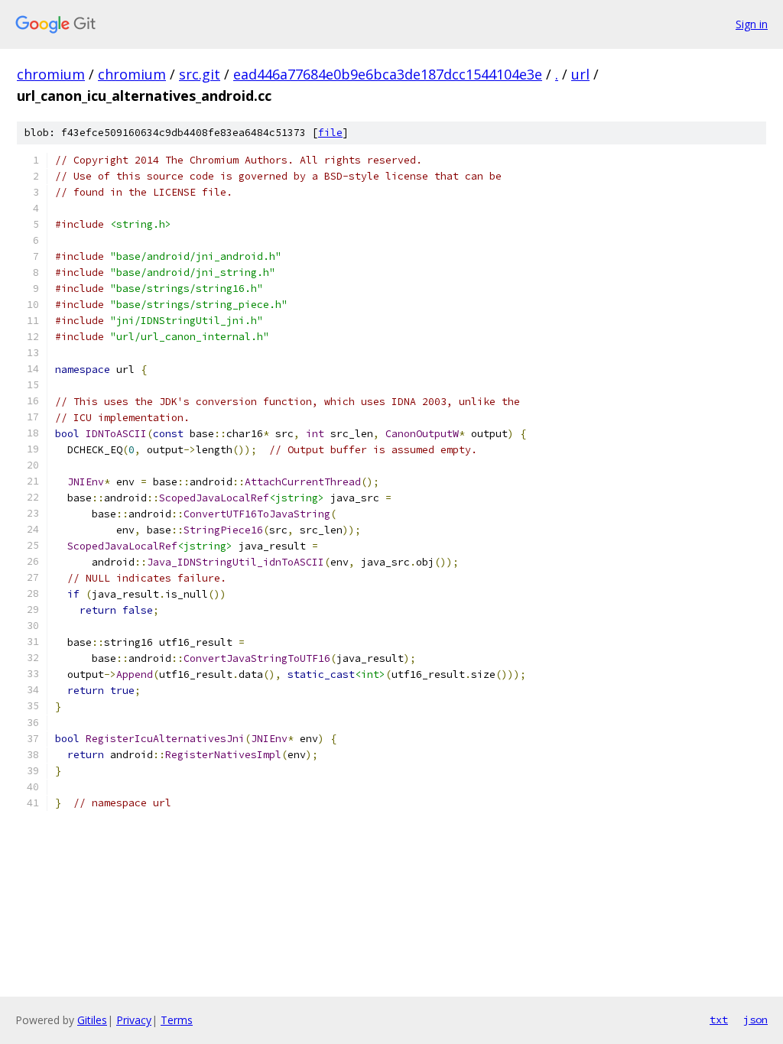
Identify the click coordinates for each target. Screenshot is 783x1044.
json (755, 1019)
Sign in (752, 24)
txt (719, 1019)
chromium (51, 74)
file (330, 132)
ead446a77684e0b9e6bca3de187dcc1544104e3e (387, 74)
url (580, 74)
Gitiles (92, 1020)
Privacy (133, 1020)
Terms (177, 1020)
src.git (199, 74)
